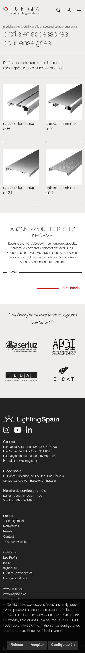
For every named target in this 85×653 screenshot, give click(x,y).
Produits (8, 27)
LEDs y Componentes (17, 573)
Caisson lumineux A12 (61, 126)
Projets (7, 531)
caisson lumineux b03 (61, 190)
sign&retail (22, 27)
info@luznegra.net (26, 461)
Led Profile (10, 557)
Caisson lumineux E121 (18, 190)
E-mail (13, 272)
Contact (8, 537)
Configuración (63, 645)
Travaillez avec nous (16, 542)
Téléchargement (13, 521)
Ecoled (7, 563)
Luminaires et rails (15, 578)
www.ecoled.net (13, 589)
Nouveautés (11, 526)
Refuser (16, 645)
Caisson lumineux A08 (18, 126)
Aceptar (37, 645)
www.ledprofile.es (14, 594)
